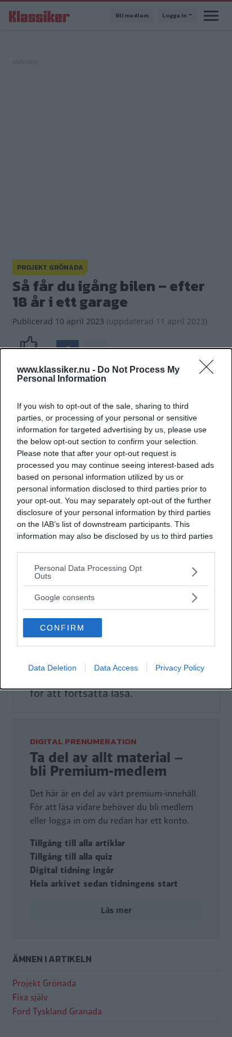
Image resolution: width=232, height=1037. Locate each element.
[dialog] (116, 518)
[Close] (210, 370)
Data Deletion (52, 667)
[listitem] (116, 572)
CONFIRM (62, 627)
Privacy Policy (179, 667)
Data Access (116, 667)
